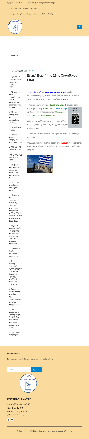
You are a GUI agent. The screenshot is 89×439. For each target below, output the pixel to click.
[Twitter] (12, 419)
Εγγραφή (36, 370)
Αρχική (69, 52)
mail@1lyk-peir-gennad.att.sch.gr (43, 3)
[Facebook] (8, 419)
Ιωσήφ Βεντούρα (60, 108)
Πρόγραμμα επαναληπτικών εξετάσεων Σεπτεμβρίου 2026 (15, 82)
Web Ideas (68, 431)
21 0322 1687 (18, 3)
